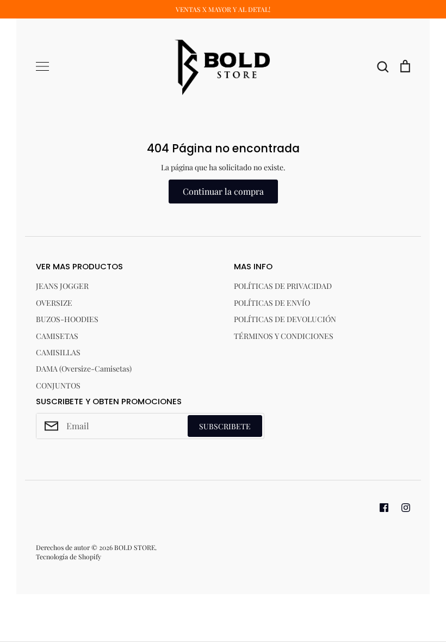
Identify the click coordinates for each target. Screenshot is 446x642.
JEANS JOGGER (62, 286)
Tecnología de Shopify (68, 556)
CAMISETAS (57, 336)
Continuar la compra (223, 191)
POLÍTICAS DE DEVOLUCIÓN (285, 319)
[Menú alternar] (42, 66)
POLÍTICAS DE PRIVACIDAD (283, 286)
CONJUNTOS (58, 385)
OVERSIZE (54, 303)
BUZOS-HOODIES (67, 319)
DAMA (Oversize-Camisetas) (84, 368)
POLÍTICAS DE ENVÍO (272, 303)
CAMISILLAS (58, 352)
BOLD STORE (134, 547)
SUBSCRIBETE (225, 426)
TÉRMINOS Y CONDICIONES (283, 336)
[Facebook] (384, 507)
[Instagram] (406, 507)
